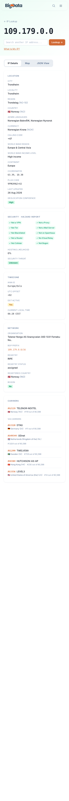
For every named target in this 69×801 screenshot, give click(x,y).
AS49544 (12, 435)
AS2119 (11, 408)
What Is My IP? (12, 48)
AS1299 (11, 450)
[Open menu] (61, 6)
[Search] (54, 6)
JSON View (43, 63)
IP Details (13, 63)
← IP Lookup (10, 21)
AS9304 (11, 461)
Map (27, 63)
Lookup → (57, 42)
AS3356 (11, 471)
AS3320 (11, 425)
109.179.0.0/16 (17, 349)
